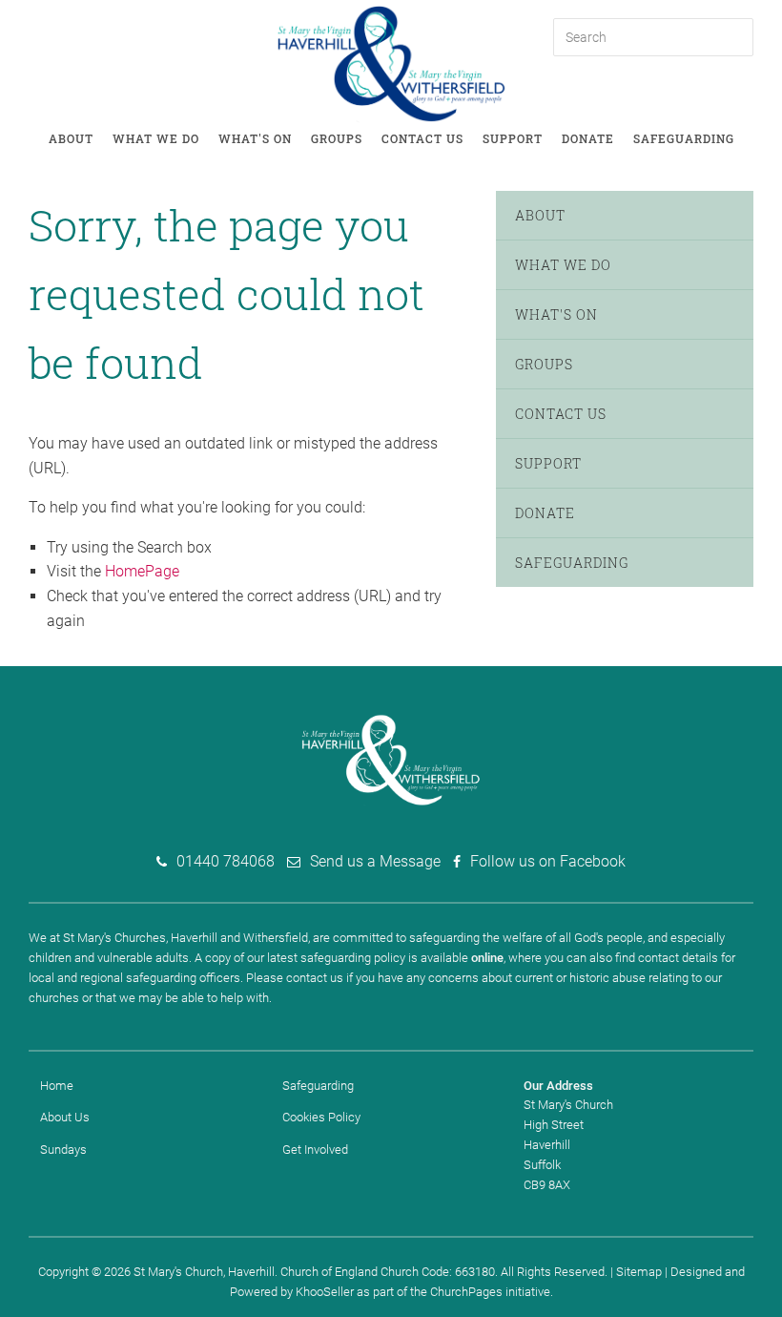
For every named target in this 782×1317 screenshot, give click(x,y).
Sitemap (639, 1272)
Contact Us (422, 138)
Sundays (63, 1149)
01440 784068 (225, 861)
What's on (255, 138)
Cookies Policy (321, 1117)
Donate (588, 138)
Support (513, 138)
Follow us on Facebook (548, 861)
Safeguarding (683, 138)
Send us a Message (375, 861)
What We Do (156, 138)
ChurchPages (466, 1292)
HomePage (142, 571)
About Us (65, 1117)
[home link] (391, 62)
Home (56, 1085)
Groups (336, 138)
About (71, 138)
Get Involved (315, 1149)
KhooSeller (325, 1292)
